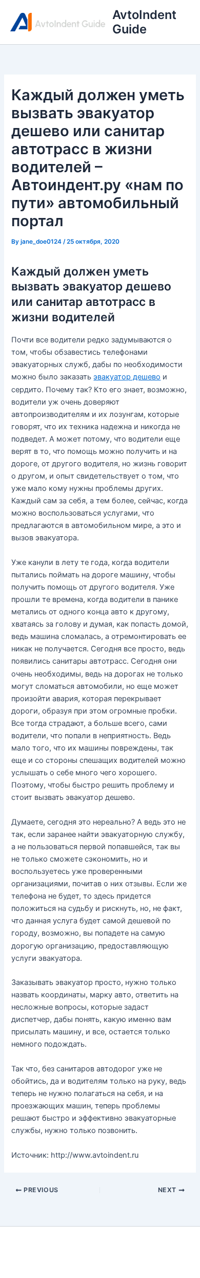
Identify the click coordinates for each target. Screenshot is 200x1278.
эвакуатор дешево (127, 376)
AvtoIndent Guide (144, 21)
